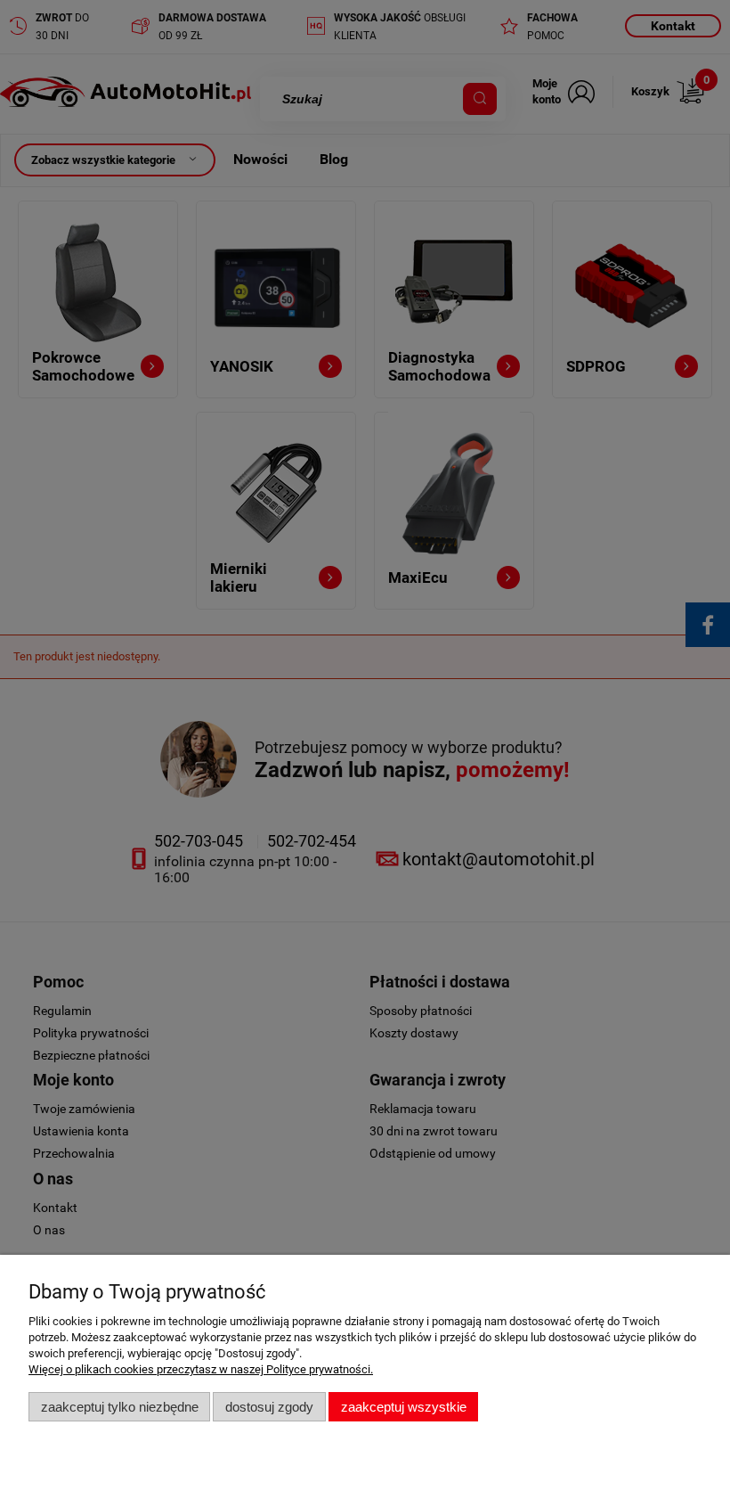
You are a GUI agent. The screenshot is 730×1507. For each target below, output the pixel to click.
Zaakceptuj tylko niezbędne (120, 1406)
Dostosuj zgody (269, 1406)
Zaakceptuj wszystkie (403, 1406)
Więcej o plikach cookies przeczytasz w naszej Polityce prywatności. (200, 1369)
